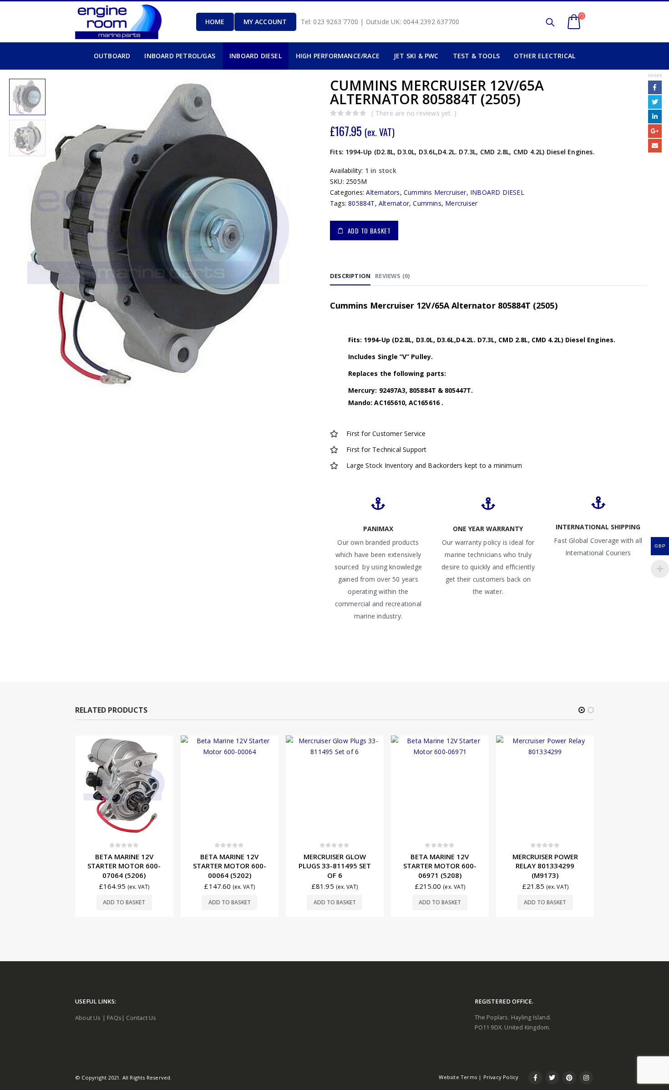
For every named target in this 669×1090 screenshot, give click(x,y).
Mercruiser (461, 203)
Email (655, 145)
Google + (655, 131)
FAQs (114, 1018)
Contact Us (141, 1018)
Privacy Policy (501, 1077)
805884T (361, 203)
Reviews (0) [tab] (392, 276)
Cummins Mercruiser (435, 192)
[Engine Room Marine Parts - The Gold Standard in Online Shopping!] (118, 22)
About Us (88, 1018)
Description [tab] (350, 276)
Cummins (427, 203)
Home (215, 21)
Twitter (655, 102)
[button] (581, 710)
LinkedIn (655, 116)
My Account (265, 21)
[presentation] (7, 232)
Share (655, 75)
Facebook (655, 87)
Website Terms (458, 1077)
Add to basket (369, 230)
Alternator (394, 203)
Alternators (383, 192)
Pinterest (569, 1078)
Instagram (586, 1078)
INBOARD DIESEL (497, 192)
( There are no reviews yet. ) (413, 113)
